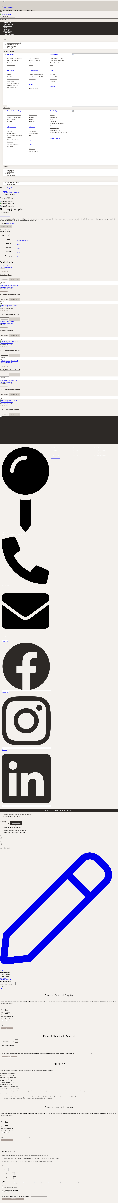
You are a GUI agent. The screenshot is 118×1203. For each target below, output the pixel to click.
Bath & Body (10, 54)
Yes (5, 1192)
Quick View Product (6, 267)
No (8, 1192)
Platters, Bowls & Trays (12, 85)
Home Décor (10, 70)
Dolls (51, 119)
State (3, 1181)
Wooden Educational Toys (57, 123)
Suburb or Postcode (6, 1016)
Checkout (3, 978)
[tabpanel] (59, 246)
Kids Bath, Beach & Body (14, 111)
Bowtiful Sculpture (7, 331)
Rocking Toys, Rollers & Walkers (58, 132)
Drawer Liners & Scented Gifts (36, 76)
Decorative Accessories (13, 83)
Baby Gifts (9, 131)
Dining (30, 54)
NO (8, 1020)
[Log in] (59, 842)
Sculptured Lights (33, 151)
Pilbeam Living (5, 216)
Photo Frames (10, 81)
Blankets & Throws (33, 88)
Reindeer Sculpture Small (10, 390)
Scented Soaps (11, 65)
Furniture (9, 74)
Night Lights (32, 149)
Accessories (54, 54)
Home (5, 191)
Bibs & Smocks (33, 115)
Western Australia (55, 1183)
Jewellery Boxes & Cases (56, 58)
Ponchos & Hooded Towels (14, 117)
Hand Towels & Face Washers (14, 58)
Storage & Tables (33, 133)
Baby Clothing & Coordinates (14, 135)
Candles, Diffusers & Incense (36, 74)
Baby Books (10, 146)
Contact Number (5, 1012)
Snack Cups (32, 121)
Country (4, 1185)
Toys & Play (53, 111)
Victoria (45, 1183)
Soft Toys (52, 115)
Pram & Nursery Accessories (14, 144)
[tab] (59, 230)
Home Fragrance (33, 70)
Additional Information (7, 1026)
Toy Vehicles (53, 121)
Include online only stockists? (10, 1190)
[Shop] (59, 839)
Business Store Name (8, 1041)
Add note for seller (5, 981)
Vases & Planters (11, 76)
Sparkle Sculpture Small (9, 409)
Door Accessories (11, 87)
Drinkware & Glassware (34, 60)
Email (2, 1014)
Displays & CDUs (55, 138)
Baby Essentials (11, 127)
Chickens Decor (10, 223)
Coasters (31, 65)
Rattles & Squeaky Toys (13, 139)
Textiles (31, 84)
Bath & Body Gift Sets (12, 60)
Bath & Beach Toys (11, 119)
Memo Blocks (53, 79)
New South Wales (9, 1183)
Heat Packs (9, 62)
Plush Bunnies (53, 117)
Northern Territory (84, 1183)
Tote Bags (53, 81)
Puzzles (52, 125)
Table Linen (31, 62)
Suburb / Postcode (7, 1178)
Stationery (53, 70)
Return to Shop (16, 823)
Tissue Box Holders (55, 62)
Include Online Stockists (7, 1019)
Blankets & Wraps (11, 133)
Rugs (30, 135)
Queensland (19, 1183)
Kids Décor (32, 127)
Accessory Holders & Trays (57, 60)
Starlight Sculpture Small (10, 370)
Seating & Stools (33, 131)
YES (4, 1020)
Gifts (51, 65)
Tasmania (38, 1183)
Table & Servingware (34, 58)
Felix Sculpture (5, 275)
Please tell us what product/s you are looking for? (16, 1196)
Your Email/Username (8, 1045)
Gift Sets (52, 74)
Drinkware (31, 119)
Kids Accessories (34, 141)
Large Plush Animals (55, 130)
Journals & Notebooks (56, 76)
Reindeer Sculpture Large (10, 350)
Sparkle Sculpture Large (9, 314)
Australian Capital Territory (69, 1183)
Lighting (52, 86)
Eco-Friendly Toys (54, 128)
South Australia (29, 1183)
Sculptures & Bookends (13, 79)
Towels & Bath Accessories (14, 115)
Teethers (9, 137)
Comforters (10, 142)
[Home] (59, 837)
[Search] (59, 16)
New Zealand (14, 1187)
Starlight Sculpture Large (10, 294)
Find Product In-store (6, 226)
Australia (6, 1187)
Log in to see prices (5, 212)
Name (2, 1010)
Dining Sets (31, 117)
